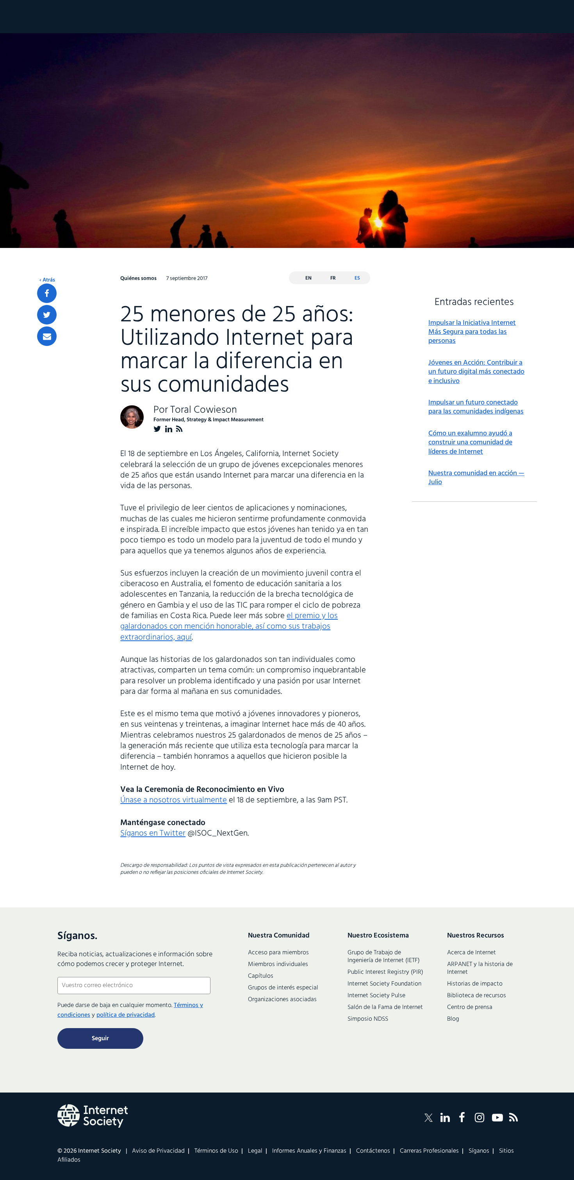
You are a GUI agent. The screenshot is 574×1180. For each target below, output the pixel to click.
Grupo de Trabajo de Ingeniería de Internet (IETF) (384, 957)
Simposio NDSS (368, 1019)
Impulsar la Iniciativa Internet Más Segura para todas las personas (472, 332)
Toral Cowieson (203, 410)
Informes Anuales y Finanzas (309, 1151)
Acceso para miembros (278, 953)
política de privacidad (125, 1015)
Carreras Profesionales (429, 1151)
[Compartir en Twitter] (47, 314)
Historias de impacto (475, 984)
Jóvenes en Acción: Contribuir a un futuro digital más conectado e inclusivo (476, 372)
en (308, 278)
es (357, 278)
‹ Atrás (47, 280)
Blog (453, 1019)
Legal (255, 1151)
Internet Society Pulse (376, 996)
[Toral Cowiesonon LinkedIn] (168, 429)
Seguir (100, 1039)
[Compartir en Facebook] (47, 293)
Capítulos (260, 976)
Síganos (479, 1151)
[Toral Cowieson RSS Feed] (179, 429)
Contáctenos (373, 1151)
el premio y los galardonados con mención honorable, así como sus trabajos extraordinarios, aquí (229, 627)
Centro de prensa (469, 1007)
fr (333, 278)
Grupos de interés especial (283, 988)
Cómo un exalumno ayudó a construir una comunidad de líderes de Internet (470, 442)
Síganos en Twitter (152, 833)
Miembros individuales (278, 964)
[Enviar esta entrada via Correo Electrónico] (47, 336)
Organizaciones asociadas (282, 1000)
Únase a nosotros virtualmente (173, 800)
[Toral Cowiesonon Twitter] (157, 429)
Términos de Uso (216, 1151)
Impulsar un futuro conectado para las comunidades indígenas (476, 407)
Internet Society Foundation (384, 984)
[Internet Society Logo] (92, 1116)
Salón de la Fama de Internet (385, 1007)
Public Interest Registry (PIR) (385, 972)
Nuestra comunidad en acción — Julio (476, 478)
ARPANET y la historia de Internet (480, 968)
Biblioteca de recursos (476, 996)
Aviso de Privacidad (158, 1151)
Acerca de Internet (471, 953)
